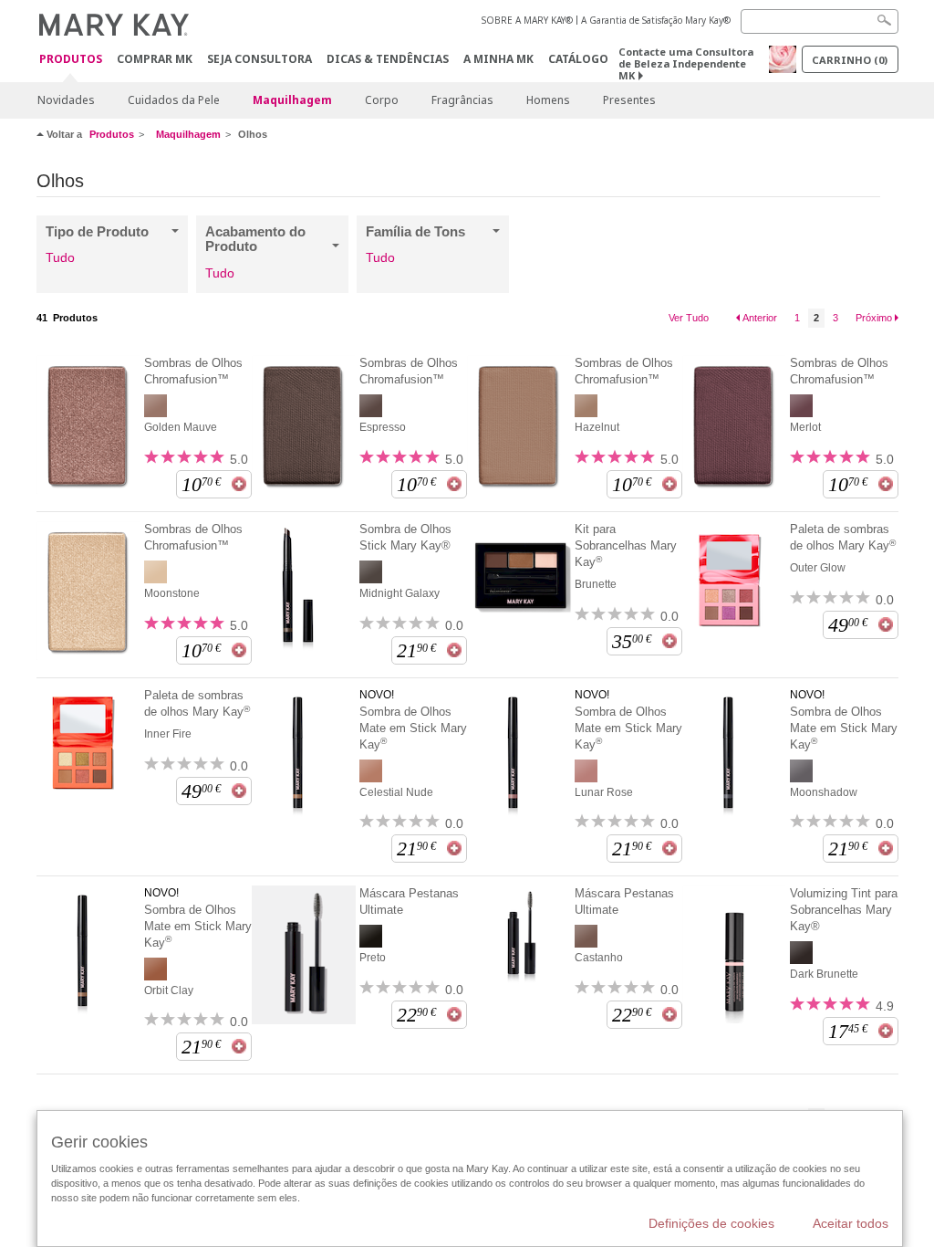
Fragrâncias (462, 100)
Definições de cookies (711, 1223)
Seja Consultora (259, 59)
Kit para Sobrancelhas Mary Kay (626, 545)
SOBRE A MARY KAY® (527, 20)
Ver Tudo (689, 317)
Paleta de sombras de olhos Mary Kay (843, 537)
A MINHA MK (498, 59)
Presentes (629, 100)
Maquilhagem (292, 100)
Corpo (382, 100)
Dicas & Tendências (388, 59)
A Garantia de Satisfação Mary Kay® (656, 20)
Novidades (66, 100)
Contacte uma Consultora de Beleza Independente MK (685, 63)
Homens (548, 100)
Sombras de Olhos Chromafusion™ (193, 371)
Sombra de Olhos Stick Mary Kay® (405, 537)
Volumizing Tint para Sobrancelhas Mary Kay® (844, 909)
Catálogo (578, 59)
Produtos (70, 60)
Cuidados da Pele (174, 100)
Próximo (874, 317)
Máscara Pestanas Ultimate (409, 901)
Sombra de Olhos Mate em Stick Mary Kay (413, 728)
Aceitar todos (850, 1223)
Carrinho (849, 60)
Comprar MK (154, 59)
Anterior (759, 317)
